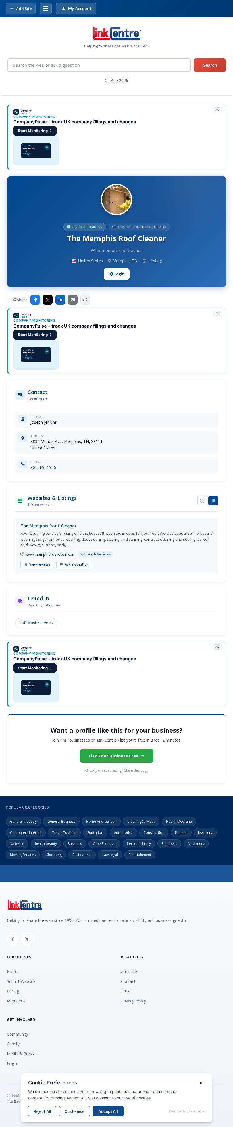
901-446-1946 (43, 467)
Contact (128, 981)
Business (75, 843)
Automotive (123, 832)
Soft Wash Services (36, 622)
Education (95, 832)
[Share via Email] (73, 300)
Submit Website (21, 981)
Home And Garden (101, 821)
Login (119, 273)
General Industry (23, 821)
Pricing (13, 991)
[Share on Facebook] (35, 300)
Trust (126, 991)
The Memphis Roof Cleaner (48, 525)
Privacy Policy (133, 1001)
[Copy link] (85, 300)
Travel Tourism (64, 832)
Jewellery (205, 832)
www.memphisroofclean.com (50, 554)
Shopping (54, 854)
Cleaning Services (141, 821)
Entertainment (140, 854)
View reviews (39, 564)
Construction (153, 832)
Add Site (24, 8)
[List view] (213, 500)
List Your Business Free (113, 756)
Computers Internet (25, 832)
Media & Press (20, 1053)
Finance (181, 832)
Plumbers (169, 843)
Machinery (196, 843)
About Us (129, 971)
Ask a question (77, 564)
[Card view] (202, 500)
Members (15, 1001)
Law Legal (110, 854)
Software (17, 843)
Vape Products (104, 843)
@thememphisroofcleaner (116, 250)
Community (17, 1034)
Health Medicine (179, 821)
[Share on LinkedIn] (60, 300)
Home (12, 971)
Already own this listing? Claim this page (117, 770)
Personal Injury (139, 843)
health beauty (46, 843)
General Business (61, 821)
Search (210, 65)
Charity (13, 1043)
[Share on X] (48, 300)
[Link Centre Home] (116, 33)
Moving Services (23, 854)
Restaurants (81, 854)
